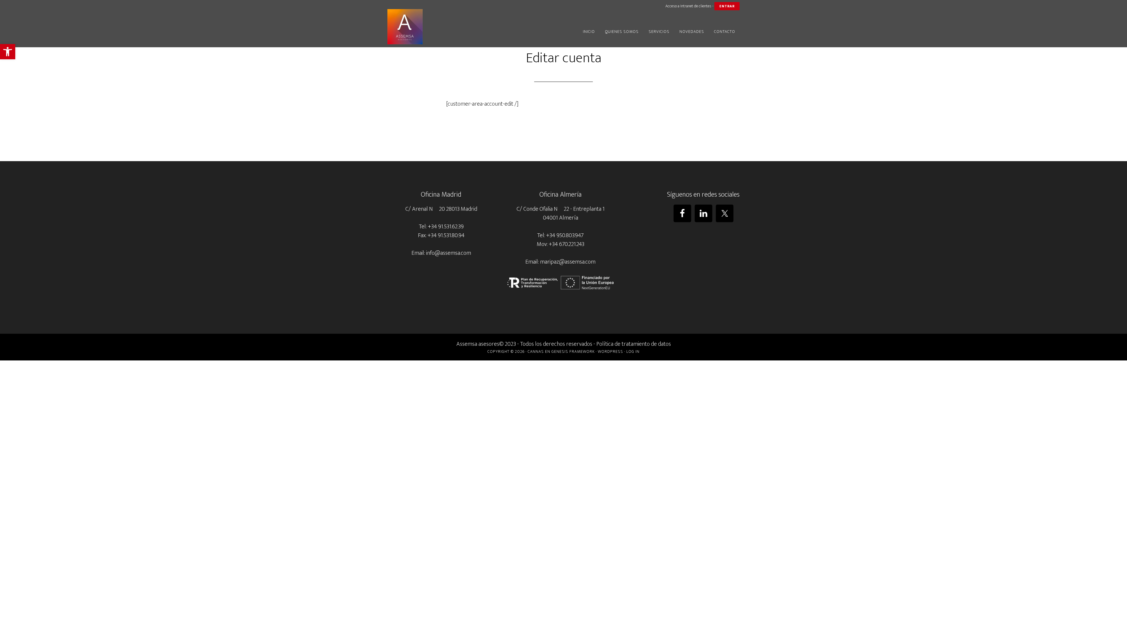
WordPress (610, 351)
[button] (7, 51)
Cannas (536, 351)
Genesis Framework (573, 351)
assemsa (440, 26)
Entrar (727, 6)
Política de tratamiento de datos (633, 344)
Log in (633, 351)
